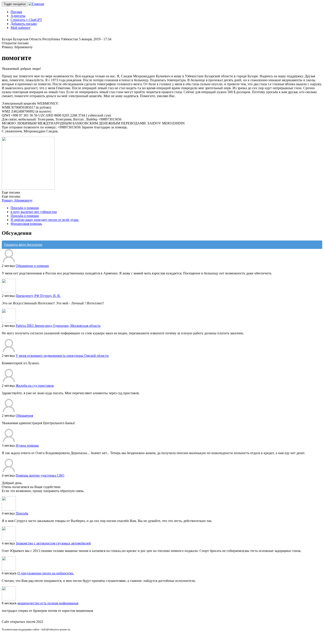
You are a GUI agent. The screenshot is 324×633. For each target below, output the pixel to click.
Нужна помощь (27, 445)
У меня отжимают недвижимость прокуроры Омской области (62, 355)
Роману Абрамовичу (17, 200)
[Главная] (36, 4)
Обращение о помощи (32, 266)
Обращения (24, 415)
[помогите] (28, 188)
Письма (16, 12)
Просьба (22, 513)
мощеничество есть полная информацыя (47, 603)
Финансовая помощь (26, 224)
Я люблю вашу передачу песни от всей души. (45, 220)
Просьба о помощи (25, 208)
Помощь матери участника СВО (40, 475)
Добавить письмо (24, 24)
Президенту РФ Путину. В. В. (38, 296)
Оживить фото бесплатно (23, 244)
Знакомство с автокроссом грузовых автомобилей (53, 543)
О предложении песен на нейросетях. (45, 573)
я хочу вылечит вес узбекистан (34, 212)
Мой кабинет (20, 28)
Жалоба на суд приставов (35, 385)
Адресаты (18, 16)
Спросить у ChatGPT (26, 20)
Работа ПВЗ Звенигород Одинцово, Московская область (58, 326)
